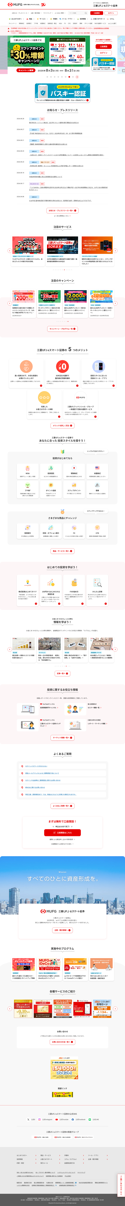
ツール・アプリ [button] (67, 19)
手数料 (55, 19)
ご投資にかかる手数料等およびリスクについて (30, 1176)
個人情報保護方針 (39, 1182)
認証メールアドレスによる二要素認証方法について (42, 773)
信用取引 (29, 23)
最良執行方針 (28, 1182)
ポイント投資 (88, 23)
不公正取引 (68, 1176)
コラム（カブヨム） (71, 1159)
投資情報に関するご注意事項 (54, 1176)
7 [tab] (69, 77)
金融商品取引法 (69, 1163)
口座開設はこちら (64, 833)
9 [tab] (68, 270)
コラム (112, 19)
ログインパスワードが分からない (36, 766)
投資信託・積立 (52, 23)
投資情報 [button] (83, 19)
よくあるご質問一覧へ (61, 806)
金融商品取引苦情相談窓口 (66, 1185)
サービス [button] (42, 19)
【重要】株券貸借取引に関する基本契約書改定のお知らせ (48, 144)
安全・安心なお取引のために (25, 1172)
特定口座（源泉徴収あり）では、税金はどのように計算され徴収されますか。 (51, 794)
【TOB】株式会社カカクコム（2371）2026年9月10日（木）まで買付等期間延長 (55, 133)
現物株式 (21, 23)
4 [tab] (58, 77)
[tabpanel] (62, 55)
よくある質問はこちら (61, 216)
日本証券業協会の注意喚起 (101, 28)
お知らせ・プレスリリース (19, 13)
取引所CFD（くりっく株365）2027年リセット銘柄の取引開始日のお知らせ (54, 122)
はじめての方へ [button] (16, 19)
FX (65, 23)
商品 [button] (30, 19)
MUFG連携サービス (100, 23)
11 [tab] (72, 270)
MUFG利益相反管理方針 (86, 1182)
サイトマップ (47, 13)
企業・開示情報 (35, 13)
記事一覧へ (61, 673)
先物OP (75, 23)
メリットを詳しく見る (61, 425)
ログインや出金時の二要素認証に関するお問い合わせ (42, 780)
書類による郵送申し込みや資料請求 (61, 839)
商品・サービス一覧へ (61, 551)
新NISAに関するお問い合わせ (35, 787)
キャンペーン (13, 23)
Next (115, 250)
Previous (10, 250)
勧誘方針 (19, 1182)
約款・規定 (20, 1163)
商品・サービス (46, 1155)
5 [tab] (62, 77)
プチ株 (36, 23)
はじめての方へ (22, 1155)
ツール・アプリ (93, 1155)
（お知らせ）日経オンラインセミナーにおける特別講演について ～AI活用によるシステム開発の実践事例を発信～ (66, 155)
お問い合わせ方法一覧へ (61, 1042)
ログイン (111, 13)
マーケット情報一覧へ (61, 737)
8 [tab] (73, 77)
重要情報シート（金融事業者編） (65, 1182)
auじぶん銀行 (112, 23)
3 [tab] (55, 77)
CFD (69, 23)
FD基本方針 (49, 1182)
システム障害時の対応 (23, 1185)
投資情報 (20, 1159)
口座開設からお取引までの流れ (61, 844)
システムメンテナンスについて (66, 1172)
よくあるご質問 (59, 13)
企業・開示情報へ (61, 930)
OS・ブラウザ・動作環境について (45, 1172)
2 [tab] (51, 77)
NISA (60, 23)
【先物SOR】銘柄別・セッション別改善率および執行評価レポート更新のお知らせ (56, 166)
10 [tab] (70, 270)
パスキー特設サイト (16, 31)
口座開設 (97, 13)
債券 (81, 23)
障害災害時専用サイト (101, 1182)
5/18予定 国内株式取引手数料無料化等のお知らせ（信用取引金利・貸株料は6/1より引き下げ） (60, 200)
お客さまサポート (99, 19)
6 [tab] (66, 77)
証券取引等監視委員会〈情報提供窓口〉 (43, 1185)
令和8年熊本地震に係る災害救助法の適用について (45, 176)
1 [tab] (47, 77)
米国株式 (42, 23)
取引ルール (44, 1163)
